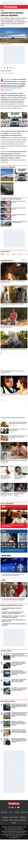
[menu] (2, 7)
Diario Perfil (4, 812)
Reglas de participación (20, 820)
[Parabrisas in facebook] (12, 807)
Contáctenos (23, 817)
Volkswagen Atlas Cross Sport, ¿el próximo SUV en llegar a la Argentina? (13, 616)
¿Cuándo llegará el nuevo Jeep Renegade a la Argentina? (14, 624)
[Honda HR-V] (21, 175)
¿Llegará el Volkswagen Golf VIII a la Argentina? (11, 608)
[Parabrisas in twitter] (15, 807)
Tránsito (14, 823)
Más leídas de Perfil (8, 701)
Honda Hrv (13, 254)
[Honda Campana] (7, 175)
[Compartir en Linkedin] (10, 67)
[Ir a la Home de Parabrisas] (10, 6)
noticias (14, 531)
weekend (14, 580)
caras (14, 507)
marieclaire (14, 556)
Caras (10, 812)
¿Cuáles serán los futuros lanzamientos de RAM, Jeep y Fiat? (13, 620)
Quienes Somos (14, 817)
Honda (7, 254)
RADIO (2, 10)
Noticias (17, 812)
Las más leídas (6, 651)
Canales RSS (5, 817)
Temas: (2, 254)
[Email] (14, 68)
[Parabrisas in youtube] (18, 807)
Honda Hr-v (20, 254)
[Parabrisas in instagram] (9, 807)
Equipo (10, 820)
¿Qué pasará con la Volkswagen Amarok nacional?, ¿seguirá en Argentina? (13, 612)
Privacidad (5, 820)
